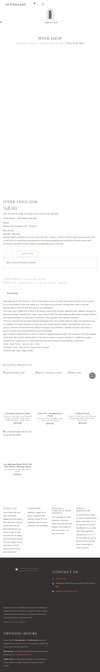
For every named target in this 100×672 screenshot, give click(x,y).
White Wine (24, 420)
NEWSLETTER (10, 508)
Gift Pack (16, 416)
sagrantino (52, 282)
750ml (14, 282)
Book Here (92, 534)
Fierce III (7, 416)
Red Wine (60, 43)
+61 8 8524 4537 (15, 4)
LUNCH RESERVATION (83, 509)
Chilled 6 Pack (82, 413)
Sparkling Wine (12, 420)
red (45, 282)
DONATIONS (34, 508)
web (92, 521)
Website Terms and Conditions (15, 622)
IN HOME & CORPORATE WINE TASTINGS (61, 510)
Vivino (17, 471)
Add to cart (28, 254)
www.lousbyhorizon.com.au (21, 654)
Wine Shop (28, 43)
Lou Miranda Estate (45, 43)
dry (35, 282)
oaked (40, 282)
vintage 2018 (62, 282)
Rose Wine (25, 418)
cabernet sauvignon (25, 282)
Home (19, 43)
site (95, 521)
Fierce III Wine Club (54, 419)
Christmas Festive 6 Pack (17, 413)
